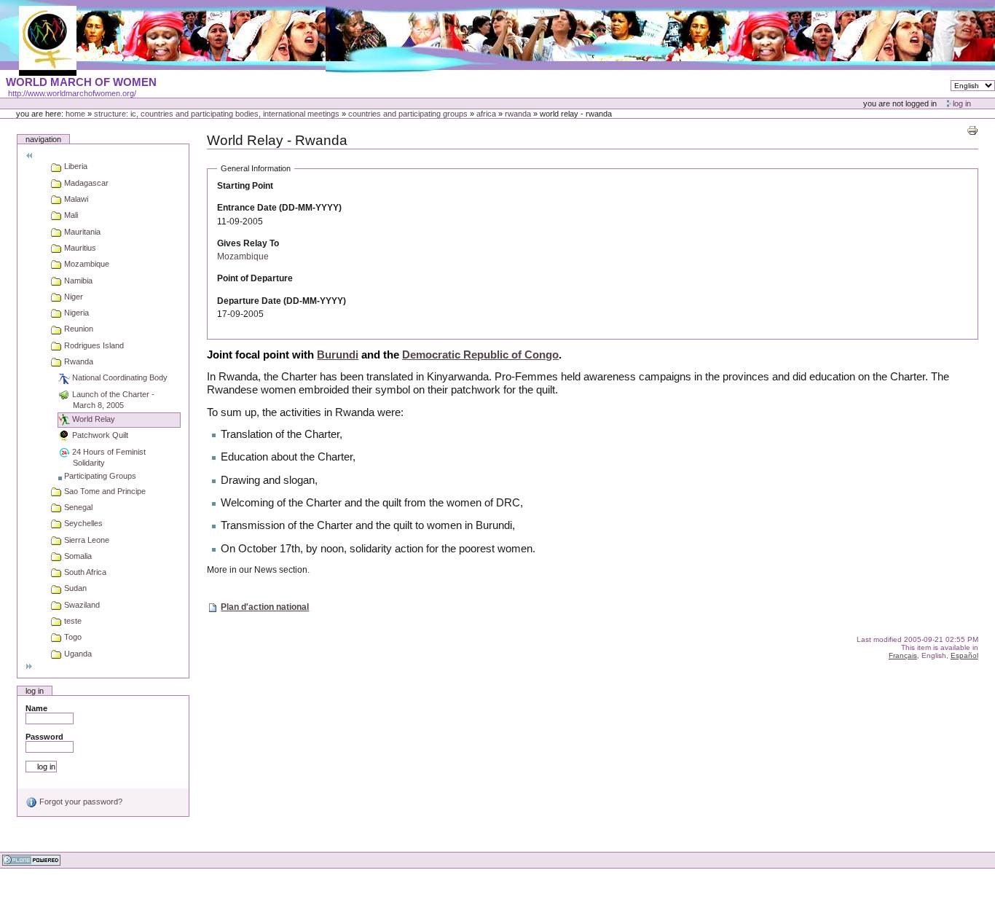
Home (75, 113)
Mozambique (243, 256)
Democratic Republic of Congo (480, 355)
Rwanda (518, 113)
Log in (962, 103)
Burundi (337, 355)
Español (964, 655)
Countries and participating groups (408, 113)
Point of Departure (255, 278)
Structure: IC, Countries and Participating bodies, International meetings (216, 113)
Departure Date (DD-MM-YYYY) (281, 301)
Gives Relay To (248, 243)
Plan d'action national (265, 607)
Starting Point (245, 186)
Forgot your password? (79, 801)
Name (36, 708)
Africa (486, 113)
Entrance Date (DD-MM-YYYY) (279, 208)
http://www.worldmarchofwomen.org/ (72, 93)
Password (44, 736)
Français (903, 655)
